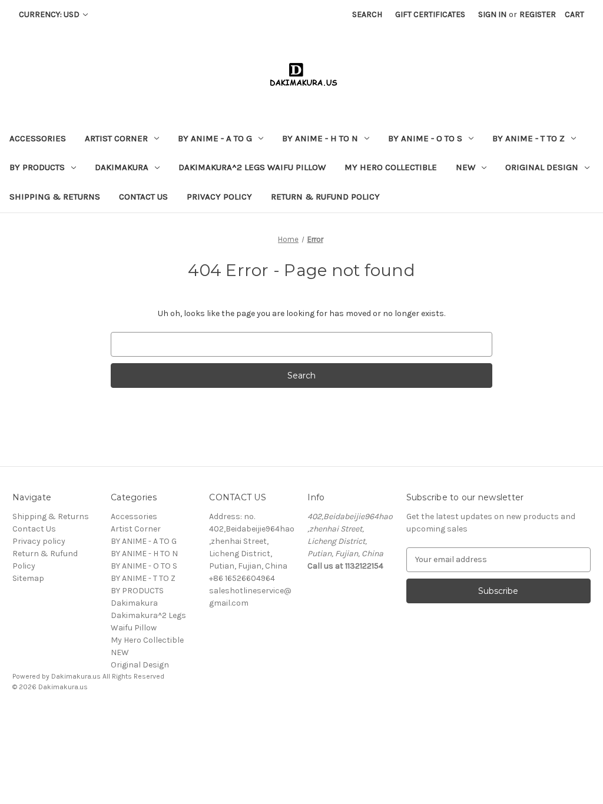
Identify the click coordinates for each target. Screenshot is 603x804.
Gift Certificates (430, 14)
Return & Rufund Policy (325, 196)
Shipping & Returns (54, 196)
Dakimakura (121, 167)
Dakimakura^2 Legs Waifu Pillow (252, 167)
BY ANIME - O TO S (425, 138)
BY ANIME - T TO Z (528, 138)
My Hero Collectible (390, 167)
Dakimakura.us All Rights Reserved (107, 676)
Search (367, 14)
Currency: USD (50, 14)
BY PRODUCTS (37, 167)
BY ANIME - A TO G (215, 138)
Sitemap (28, 578)
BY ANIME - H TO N (320, 138)
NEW (465, 167)
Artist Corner (116, 138)
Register (537, 14)
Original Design (541, 167)
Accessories (37, 138)
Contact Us (143, 196)
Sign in (492, 14)
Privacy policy (219, 196)
